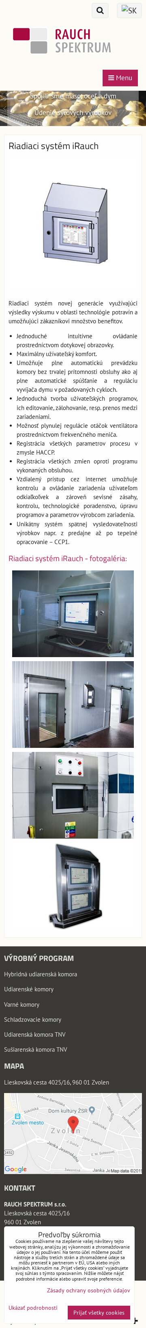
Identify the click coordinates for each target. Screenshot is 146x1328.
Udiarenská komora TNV (35, 1034)
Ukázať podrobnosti (33, 1308)
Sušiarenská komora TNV (35, 1049)
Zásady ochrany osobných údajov (88, 1290)
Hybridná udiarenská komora (40, 974)
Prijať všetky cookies (99, 1312)
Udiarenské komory (29, 989)
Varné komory (21, 1004)
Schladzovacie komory (32, 1019)
